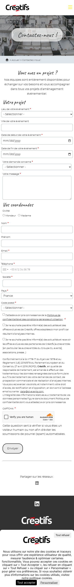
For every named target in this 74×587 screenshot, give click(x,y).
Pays (3, 291)
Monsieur (11, 216)
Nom (4, 223)
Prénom (5, 237)
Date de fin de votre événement (19, 148)
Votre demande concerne (17, 162)
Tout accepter (26, 582)
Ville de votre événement (15, 121)
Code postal (7, 303)
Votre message (11, 174)
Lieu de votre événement (15, 109)
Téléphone (7, 264)
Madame (26, 216)
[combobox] (5, 269)
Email (4, 251)
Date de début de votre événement (21, 135)
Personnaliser (49, 582)
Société (7, 277)
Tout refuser (63, 535)
